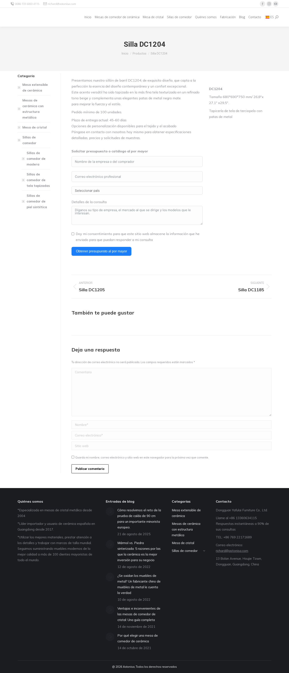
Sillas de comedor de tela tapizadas (38, 180)
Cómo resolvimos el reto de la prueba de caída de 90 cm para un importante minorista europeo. (139, 518)
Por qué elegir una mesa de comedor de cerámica (137, 638)
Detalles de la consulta (89, 202)
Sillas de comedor (29, 140)
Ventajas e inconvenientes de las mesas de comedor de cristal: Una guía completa (138, 614)
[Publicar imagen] (110, 511)
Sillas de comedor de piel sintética (37, 201)
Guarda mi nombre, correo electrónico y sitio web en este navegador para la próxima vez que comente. (142, 457)
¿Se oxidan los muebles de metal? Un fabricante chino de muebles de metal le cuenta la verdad (139, 584)
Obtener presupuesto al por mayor (101, 251)
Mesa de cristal (34, 127)
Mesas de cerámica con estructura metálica (33, 108)
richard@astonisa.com (62, 4)
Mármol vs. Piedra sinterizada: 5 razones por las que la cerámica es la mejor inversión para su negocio (139, 551)
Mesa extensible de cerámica (35, 87)
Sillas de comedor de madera (36, 158)
